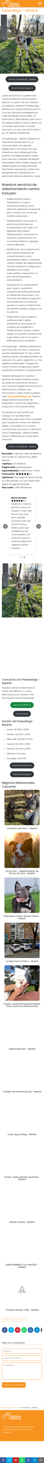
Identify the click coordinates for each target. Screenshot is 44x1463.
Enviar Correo (22, 713)
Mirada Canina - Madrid (22, 1222)
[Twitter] (11, 1330)
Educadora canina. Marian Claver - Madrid (22, 917)
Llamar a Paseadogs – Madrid (22, 79)
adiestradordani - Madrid (22, 1048)
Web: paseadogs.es (22, 774)
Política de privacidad (21, 1429)
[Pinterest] (17, 1330)
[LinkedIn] (30, 1330)
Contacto (6, 1429)
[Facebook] (5, 1330)
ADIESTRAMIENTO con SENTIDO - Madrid (22, 1266)
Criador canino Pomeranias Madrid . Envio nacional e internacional (22, 1005)
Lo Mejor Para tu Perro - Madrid (22, 961)
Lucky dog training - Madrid (22, 1134)
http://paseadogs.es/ (19, 396)
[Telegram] (37, 1330)
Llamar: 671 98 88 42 (22, 705)
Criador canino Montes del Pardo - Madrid (22, 1178)
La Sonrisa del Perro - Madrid (22, 828)
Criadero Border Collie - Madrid (22, 1309)
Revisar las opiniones (22, 765)
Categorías (7, 1432)
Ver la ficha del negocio (22, 88)
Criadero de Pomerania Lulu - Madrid (22, 1091)
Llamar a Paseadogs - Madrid (22, 446)
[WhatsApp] (24, 1330)
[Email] (41, 1460)
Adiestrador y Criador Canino (14, 1320)
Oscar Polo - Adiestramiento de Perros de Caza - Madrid (22, 872)
